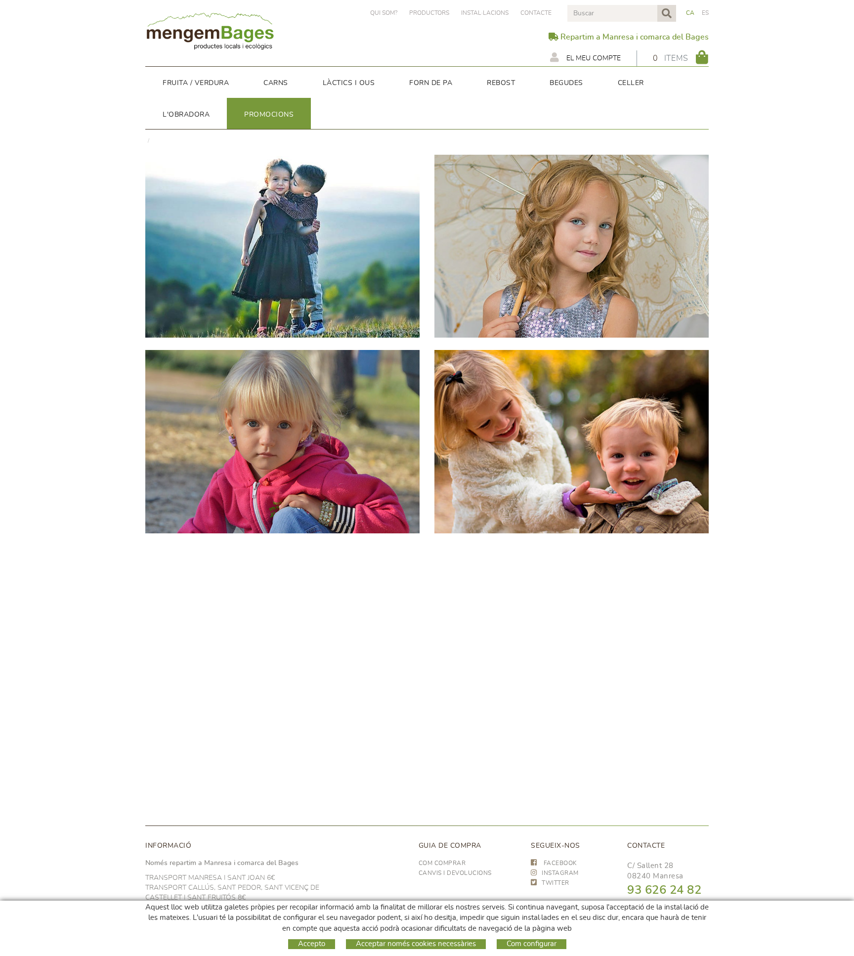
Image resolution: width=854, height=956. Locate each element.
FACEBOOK (559, 863)
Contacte (536, 13)
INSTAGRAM (560, 873)
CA (690, 13)
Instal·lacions (485, 13)
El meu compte (592, 58)
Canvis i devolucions (455, 873)
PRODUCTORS (429, 13)
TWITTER (555, 883)
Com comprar (442, 863)
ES (705, 13)
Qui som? (383, 13)
